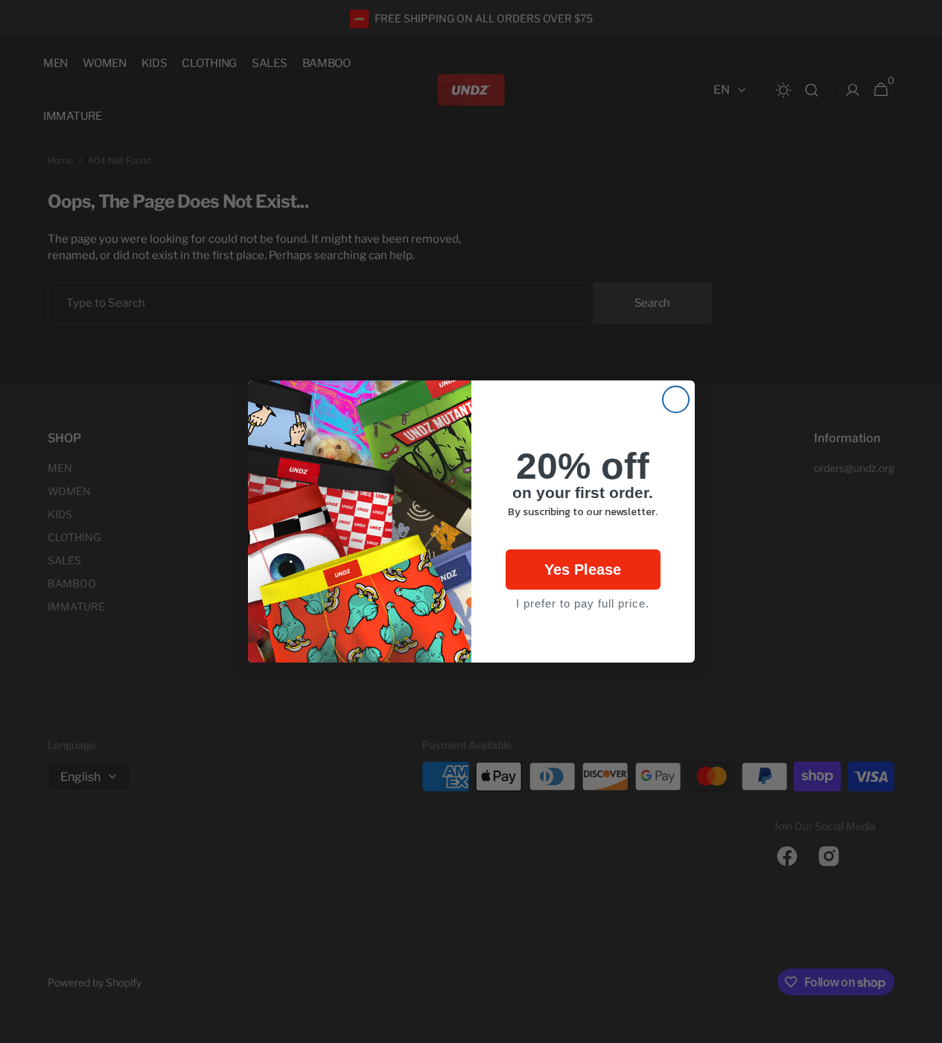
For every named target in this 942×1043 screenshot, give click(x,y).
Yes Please (582, 569)
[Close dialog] (676, 399)
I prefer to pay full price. (582, 603)
